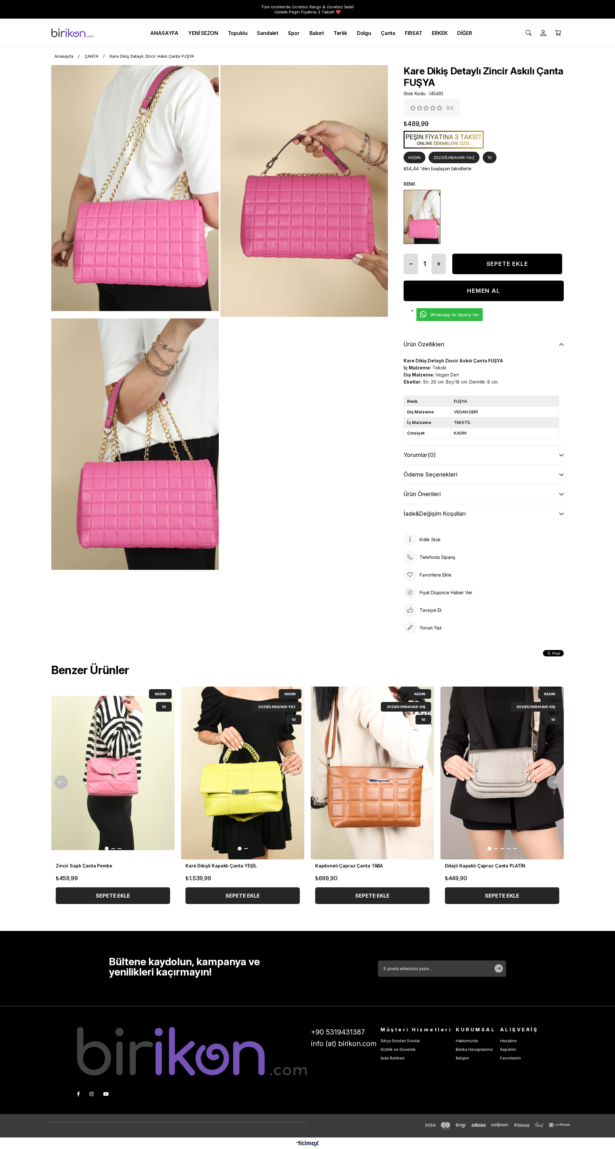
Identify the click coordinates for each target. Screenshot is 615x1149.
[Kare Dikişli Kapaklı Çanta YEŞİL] (242, 773)
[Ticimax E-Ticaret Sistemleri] (307, 1144)
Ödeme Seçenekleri (430, 474)
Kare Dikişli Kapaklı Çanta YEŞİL (221, 865)
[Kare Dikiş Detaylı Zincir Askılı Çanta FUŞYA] (422, 217)
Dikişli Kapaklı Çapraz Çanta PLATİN (485, 865)
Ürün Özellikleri (424, 344)
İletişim (462, 1058)
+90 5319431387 (338, 1032)
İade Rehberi (393, 1058)
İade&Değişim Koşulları (435, 513)
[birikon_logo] (192, 1051)
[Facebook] (78, 1094)
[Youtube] (106, 1094)
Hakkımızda (467, 1040)
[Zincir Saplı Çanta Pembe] (113, 773)
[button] (107, 848)
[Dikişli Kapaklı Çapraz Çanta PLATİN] (502, 773)
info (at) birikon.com (343, 1043)
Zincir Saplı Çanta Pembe (84, 865)
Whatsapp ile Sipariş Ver (454, 314)
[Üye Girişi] (543, 33)
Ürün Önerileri (422, 494)
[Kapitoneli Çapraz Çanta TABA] (372, 773)
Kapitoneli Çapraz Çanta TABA (349, 865)
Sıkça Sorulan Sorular (400, 1040)
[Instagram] (91, 1094)
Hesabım (508, 1040)
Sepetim (508, 1049)
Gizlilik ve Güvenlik (398, 1049)
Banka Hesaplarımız (474, 1049)
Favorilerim (510, 1058)
